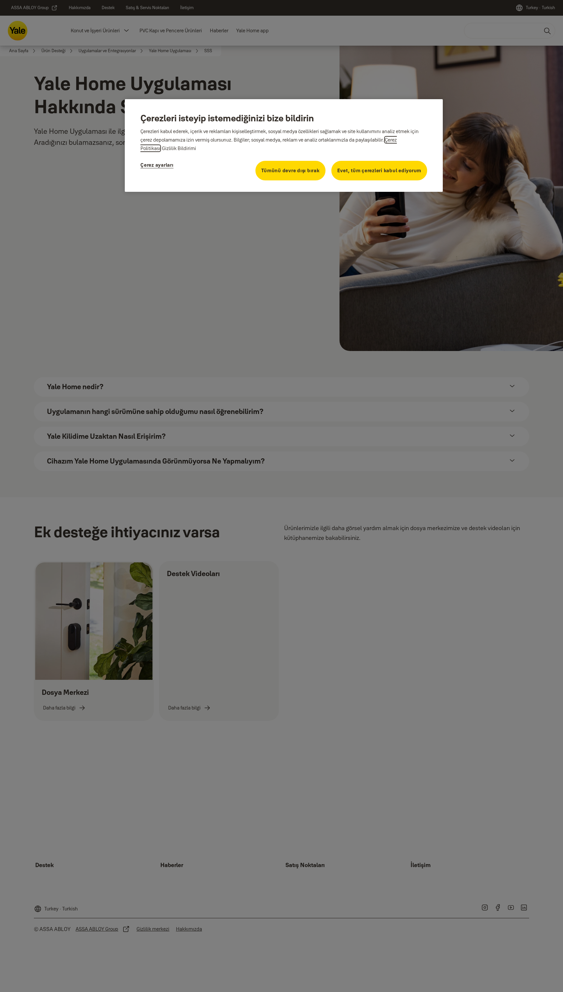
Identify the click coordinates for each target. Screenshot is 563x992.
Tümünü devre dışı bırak (290, 170)
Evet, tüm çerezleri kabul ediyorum (379, 170)
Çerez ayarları (157, 165)
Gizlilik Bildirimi (179, 148)
